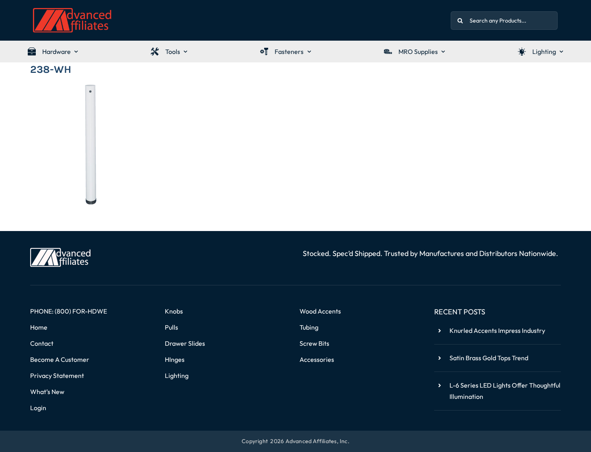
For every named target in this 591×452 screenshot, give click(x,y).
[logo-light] (60, 251)
